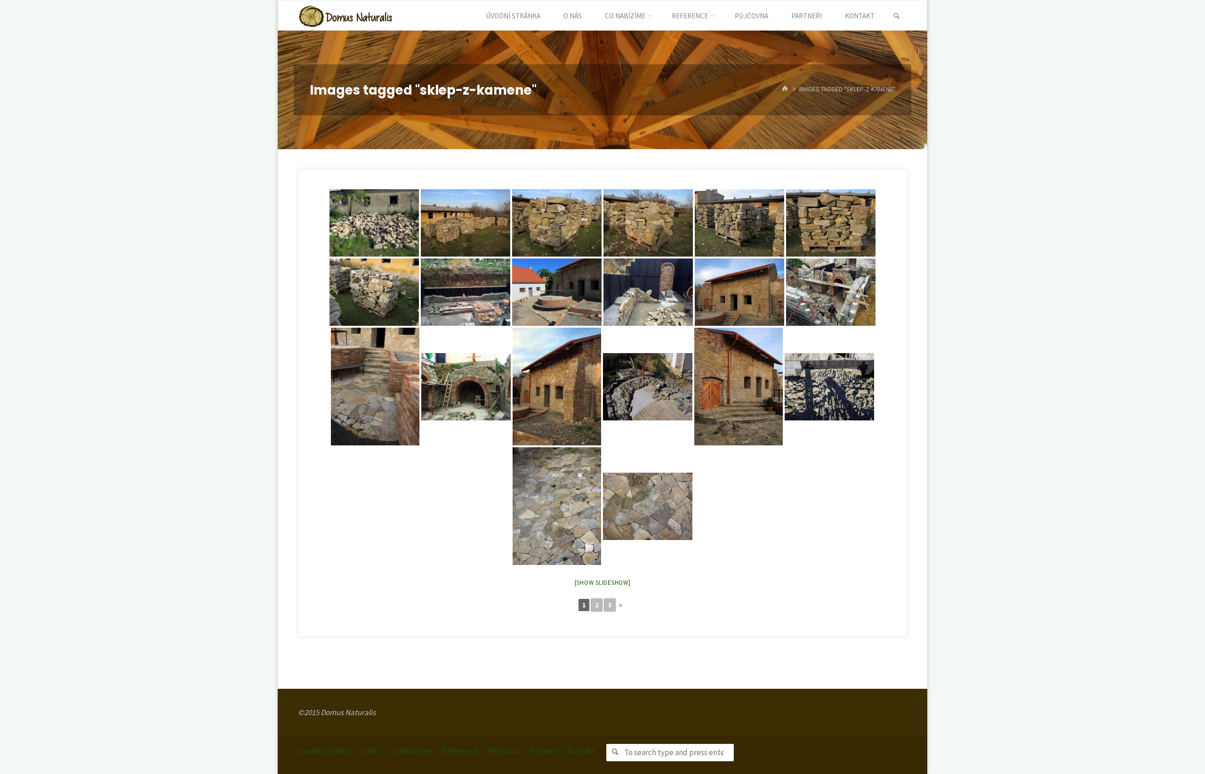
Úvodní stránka (324, 751)
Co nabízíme (410, 751)
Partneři (543, 751)
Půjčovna (503, 751)
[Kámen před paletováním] (374, 223)
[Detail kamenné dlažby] (647, 506)
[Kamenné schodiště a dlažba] (738, 386)
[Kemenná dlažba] (375, 386)
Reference (459, 751)
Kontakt (581, 751)
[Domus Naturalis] (345, 15)
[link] (896, 16)
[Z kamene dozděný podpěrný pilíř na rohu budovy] (557, 386)
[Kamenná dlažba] (557, 506)
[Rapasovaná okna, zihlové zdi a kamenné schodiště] (739, 292)
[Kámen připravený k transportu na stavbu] (465, 223)
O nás (369, 751)
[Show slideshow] (603, 583)
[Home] (785, 90)
